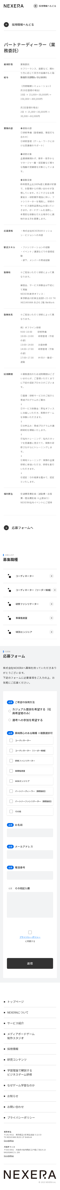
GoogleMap (9, 1140)
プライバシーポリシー (30, 937)
